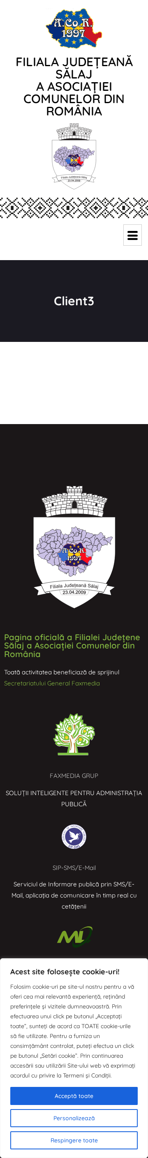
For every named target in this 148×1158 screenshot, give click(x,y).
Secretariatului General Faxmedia (52, 683)
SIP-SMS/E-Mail (74, 868)
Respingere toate (74, 1140)
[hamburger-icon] (132, 235)
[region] (74, 1058)
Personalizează (74, 1118)
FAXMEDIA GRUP (74, 776)
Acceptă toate (74, 1096)
